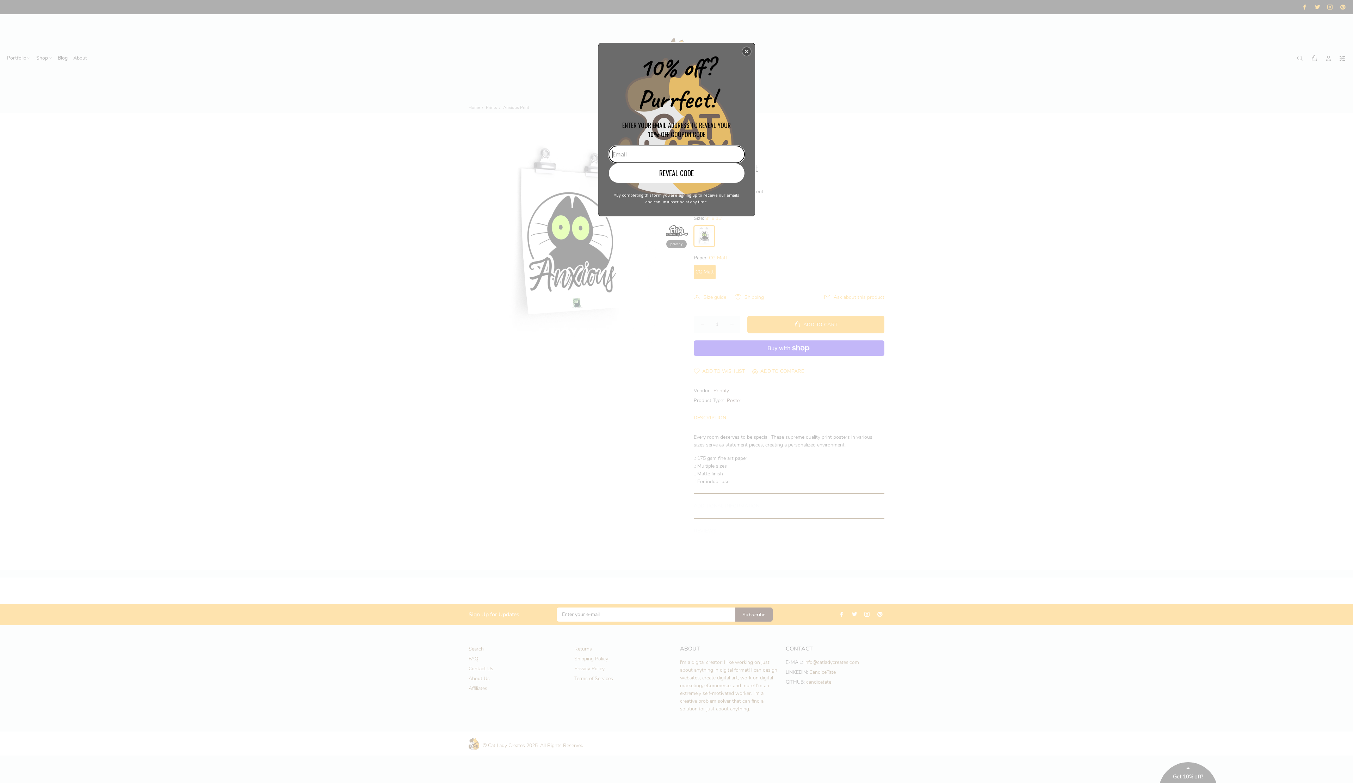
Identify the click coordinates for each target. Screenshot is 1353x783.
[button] (746, 51)
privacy (676, 243)
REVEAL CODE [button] (676, 173)
